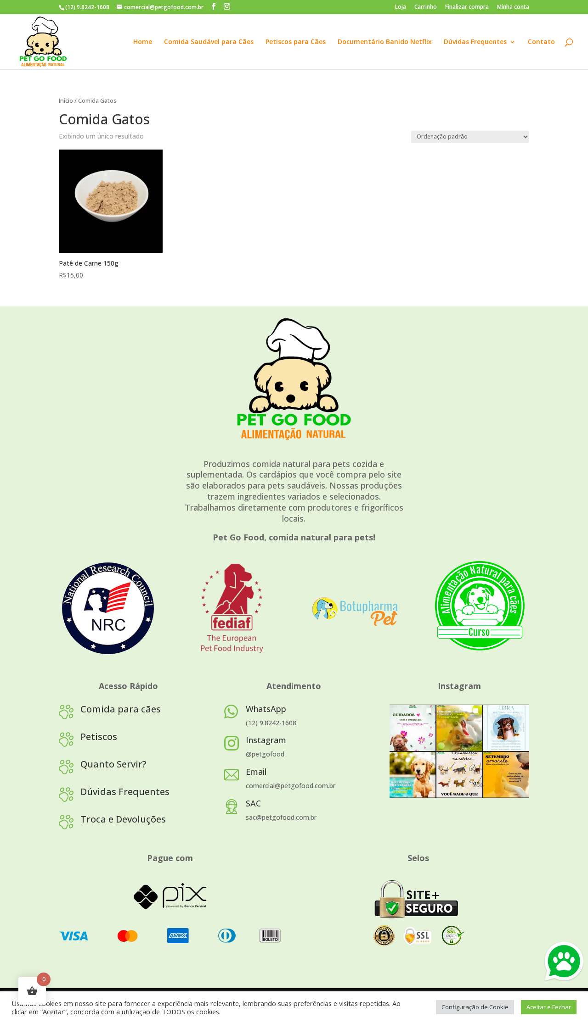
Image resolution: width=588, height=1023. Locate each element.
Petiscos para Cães (296, 42)
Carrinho (425, 7)
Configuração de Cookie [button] (475, 1007)
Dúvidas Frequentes (475, 42)
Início (66, 100)
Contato (541, 42)
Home (142, 42)
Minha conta (513, 7)
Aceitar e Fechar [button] (548, 1007)
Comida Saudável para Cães (209, 42)
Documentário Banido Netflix (385, 42)
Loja (400, 7)
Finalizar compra (467, 7)
